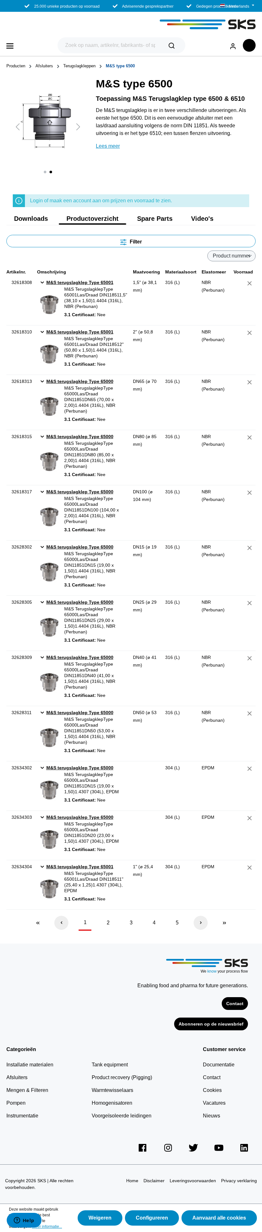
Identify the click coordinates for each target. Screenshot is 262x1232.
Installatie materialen (29, 1064)
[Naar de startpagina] (131, 24)
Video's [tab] (202, 218)
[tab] (31, 218)
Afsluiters (16, 1077)
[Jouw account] (233, 45)
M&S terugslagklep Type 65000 (79, 381)
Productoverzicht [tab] (92, 218)
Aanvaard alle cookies (219, 1218)
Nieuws (211, 1115)
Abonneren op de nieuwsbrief (211, 1024)
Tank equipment (110, 1064)
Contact (234, 1003)
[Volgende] (78, 126)
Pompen (16, 1103)
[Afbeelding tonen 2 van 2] (51, 172)
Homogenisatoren (112, 1103)
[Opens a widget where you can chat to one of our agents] (24, 1221)
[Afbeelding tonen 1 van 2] (45, 172)
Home (132, 1180)
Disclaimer (154, 1180)
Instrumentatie (22, 1115)
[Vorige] (17, 126)
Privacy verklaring (239, 1180)
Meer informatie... (47, 1226)
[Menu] (10, 45)
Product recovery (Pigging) (122, 1077)
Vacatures (214, 1103)
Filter (135, 241)
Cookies (212, 1090)
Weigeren (100, 1218)
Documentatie (219, 1064)
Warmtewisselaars (112, 1090)
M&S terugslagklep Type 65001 (79, 282)
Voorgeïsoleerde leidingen (121, 1115)
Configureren (152, 1218)
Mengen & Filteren (27, 1090)
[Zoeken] (171, 45)
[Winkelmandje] (249, 45)
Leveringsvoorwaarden (193, 1180)
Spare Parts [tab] (155, 218)
